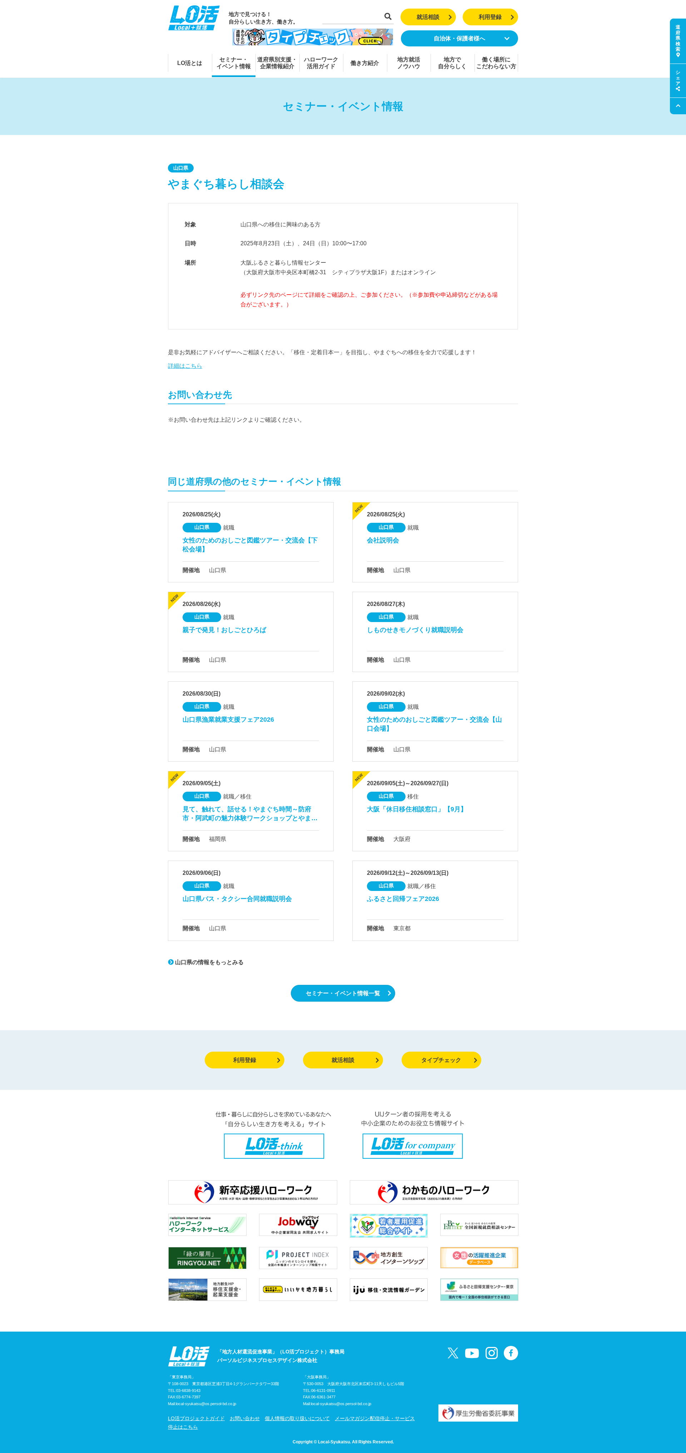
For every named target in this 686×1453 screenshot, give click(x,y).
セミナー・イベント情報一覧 (343, 993)
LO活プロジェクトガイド (196, 1418)
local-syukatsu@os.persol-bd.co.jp (206, 1404)
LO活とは (189, 63)
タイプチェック (441, 1060)
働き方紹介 (365, 63)
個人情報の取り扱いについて (297, 1418)
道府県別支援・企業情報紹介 (277, 62)
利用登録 (490, 17)
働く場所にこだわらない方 (496, 62)
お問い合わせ (245, 1418)
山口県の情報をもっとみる (209, 962)
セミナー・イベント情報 (234, 62)
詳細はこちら (185, 366)
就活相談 (428, 17)
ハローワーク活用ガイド (321, 62)
